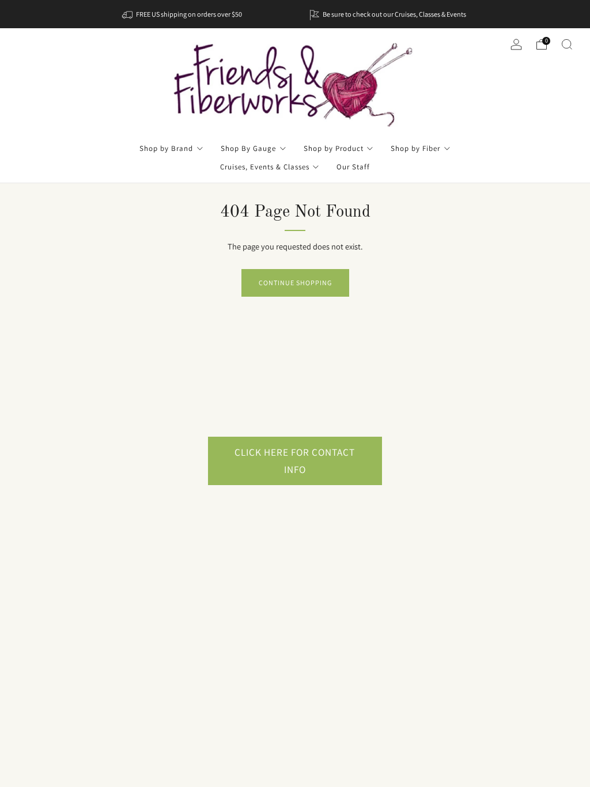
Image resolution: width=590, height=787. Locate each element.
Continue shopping (295, 282)
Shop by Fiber (415, 148)
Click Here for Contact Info (295, 460)
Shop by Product (334, 148)
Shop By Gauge (248, 148)
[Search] (567, 44)
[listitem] (183, 14)
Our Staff (353, 167)
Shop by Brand (166, 148)
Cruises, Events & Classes (264, 167)
